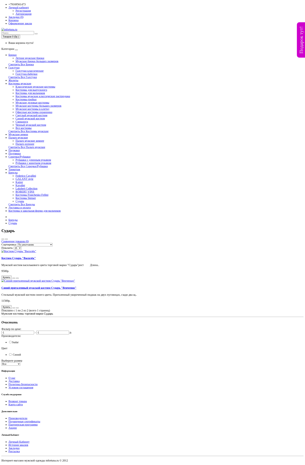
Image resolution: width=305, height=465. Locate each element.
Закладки (14, 448)
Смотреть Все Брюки (21, 64)
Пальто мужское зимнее (30, 140)
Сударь (20, 201)
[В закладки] (13, 278)
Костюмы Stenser (26, 198)
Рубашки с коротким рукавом (33, 163)
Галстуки (14, 67)
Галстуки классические (30, 70)
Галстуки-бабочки (26, 73)
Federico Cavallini (26, 175)
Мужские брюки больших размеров (37, 61)
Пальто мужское (18, 137)
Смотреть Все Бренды (21, 204)
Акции (12, 427)
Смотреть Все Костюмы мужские (28, 131)
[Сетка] (6, 239)
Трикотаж (14, 169)
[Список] (2, 239)
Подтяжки (14, 153)
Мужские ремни (18, 134)
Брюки (12, 54)
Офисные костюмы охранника (34, 112)
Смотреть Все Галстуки (22, 77)
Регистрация (23, 10)
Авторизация (23, 13)
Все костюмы (24, 128)
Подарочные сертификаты (24, 421)
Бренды (13, 172)
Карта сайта (15, 404)
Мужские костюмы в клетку (32, 108)
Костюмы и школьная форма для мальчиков (34, 210)
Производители (17, 418)
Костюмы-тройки (26, 99)
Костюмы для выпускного (31, 89)
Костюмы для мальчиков (30, 93)
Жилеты (13, 80)
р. (71, 332)
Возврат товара (17, 401)
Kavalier (20, 185)
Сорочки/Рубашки (19, 156)
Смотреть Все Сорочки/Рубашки (28, 166)
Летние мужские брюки (30, 58)
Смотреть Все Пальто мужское (26, 147)
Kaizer (19, 182)
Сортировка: (9, 244)
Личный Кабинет (18, 441)
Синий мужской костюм (30, 118)
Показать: (7, 247)
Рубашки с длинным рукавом (33, 159)
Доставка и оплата (19, 207)
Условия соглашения (20, 387)
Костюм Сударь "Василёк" (18, 258)
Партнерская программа (23, 424)
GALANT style (24, 178)
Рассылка (14, 451)
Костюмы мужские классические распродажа (43, 96)
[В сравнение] (17, 278)
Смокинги (22, 121)
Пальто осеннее (25, 143)
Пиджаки (14, 150)
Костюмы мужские (19, 83)
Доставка (14, 381)
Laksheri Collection (26, 188)
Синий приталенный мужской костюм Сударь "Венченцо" (38, 287)
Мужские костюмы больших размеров (38, 105)
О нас (11, 377)
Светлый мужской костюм (31, 115)
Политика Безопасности (23, 384)
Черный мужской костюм (31, 124)
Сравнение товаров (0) (15, 241)
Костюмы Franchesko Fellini (32, 194)
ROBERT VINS (25, 191)
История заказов (18, 444)
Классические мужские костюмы (35, 86)
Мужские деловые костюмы (32, 102)
